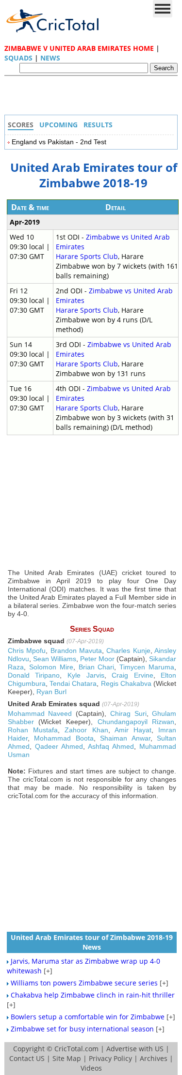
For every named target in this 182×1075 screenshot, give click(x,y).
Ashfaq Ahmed (111, 746)
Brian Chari (97, 667)
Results (98, 124)
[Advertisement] (93, 97)
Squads (18, 57)
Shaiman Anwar (125, 738)
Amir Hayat (133, 730)
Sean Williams (54, 659)
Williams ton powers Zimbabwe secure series (84, 982)
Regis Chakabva (126, 683)
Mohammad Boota (64, 738)
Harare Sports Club (87, 256)
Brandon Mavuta (76, 650)
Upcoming (58, 124)
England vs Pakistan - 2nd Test (59, 142)
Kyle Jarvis (85, 675)
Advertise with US (135, 1048)
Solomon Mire (51, 667)
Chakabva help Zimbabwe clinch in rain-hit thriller (93, 994)
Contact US (27, 1058)
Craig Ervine (132, 675)
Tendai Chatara (73, 683)
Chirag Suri (128, 713)
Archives (153, 1058)
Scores (20, 124)
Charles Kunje (128, 650)
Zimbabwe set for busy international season (82, 1028)
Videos (91, 1068)
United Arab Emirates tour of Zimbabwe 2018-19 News (92, 942)
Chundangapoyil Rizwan (136, 722)
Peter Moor (97, 659)
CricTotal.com (76, 1048)
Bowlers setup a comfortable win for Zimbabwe (88, 1016)
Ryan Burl (51, 692)
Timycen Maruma (146, 667)
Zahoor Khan (86, 730)
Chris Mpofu (27, 650)
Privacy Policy (110, 1058)
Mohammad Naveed (40, 713)
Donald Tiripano (34, 675)
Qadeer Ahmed (59, 746)
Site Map (66, 1058)
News (50, 57)
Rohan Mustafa (33, 730)
